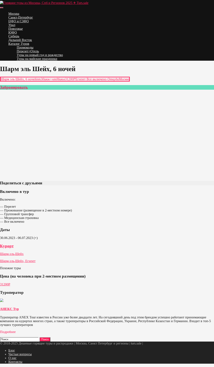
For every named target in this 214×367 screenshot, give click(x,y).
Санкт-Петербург (20, 17)
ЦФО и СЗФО (18, 21)
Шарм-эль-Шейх (12, 254)
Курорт (7, 246)
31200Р (5, 284)
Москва (13, 13)
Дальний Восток (20, 40)
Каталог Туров (18, 43)
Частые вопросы (20, 354)
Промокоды (25, 47)
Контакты (15, 361)
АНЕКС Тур (9, 309)
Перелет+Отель (28, 51)
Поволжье (15, 28)
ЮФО (12, 32)
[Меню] (1, 7)
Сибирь (13, 36)
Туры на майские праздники (37, 58)
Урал (11, 25)
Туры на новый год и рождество (40, 55)
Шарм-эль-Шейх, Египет (18, 261)
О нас (12, 358)
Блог (11, 350)
